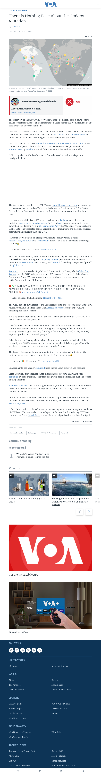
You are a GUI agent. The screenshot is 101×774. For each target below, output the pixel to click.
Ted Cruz (13, 271)
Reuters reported (17, 403)
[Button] (88, 36)
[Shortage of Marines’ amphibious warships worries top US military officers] (72, 485)
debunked (40, 368)
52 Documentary (59, 709)
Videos (54, 713)
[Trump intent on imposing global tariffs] (29, 485)
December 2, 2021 (50, 249)
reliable (29, 149)
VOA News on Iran (17, 718)
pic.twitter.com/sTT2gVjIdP (35, 292)
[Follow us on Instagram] (28, 650)
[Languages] (61, 771)
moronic (56, 262)
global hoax (19, 265)
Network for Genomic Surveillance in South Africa (60, 143)
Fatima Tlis (16, 27)
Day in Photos (15, 713)
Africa (12, 680)
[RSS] (34, 650)
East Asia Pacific (16, 690)
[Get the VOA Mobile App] (50, 548)
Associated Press (54, 308)
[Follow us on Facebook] (11, 650)
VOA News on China (60, 704)
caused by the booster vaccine (33, 223)
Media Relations (59, 756)
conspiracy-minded (49, 259)
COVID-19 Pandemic (18, 11)
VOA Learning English (19, 737)
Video (12, 468)
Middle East (57, 685)
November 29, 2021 (52, 298)
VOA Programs (15, 704)
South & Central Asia (61, 690)
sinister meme (26, 262)
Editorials (56, 732)
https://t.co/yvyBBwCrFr (21, 240)
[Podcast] (39, 650)
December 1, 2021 (50, 361)
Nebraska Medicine (18, 385)
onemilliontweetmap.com (64, 205)
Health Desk (34, 415)
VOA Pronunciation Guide (63, 766)
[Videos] (39, 771)
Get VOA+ (13, 761)
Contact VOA (57, 751)
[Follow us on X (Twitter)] (17, 650)
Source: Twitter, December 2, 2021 (23, 113)
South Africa (58, 134)
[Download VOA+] (50, 605)
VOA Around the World (19, 766)
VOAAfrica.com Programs (21, 732)
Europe (54, 680)
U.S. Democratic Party (49, 226)
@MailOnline (43, 240)
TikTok (63, 220)
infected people (79, 134)
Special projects (16, 709)
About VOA (14, 756)
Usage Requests (58, 761)
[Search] (83, 771)
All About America (59, 666)
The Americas (15, 685)
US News (13, 666)
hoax (59, 223)
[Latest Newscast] (18, 771)
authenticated (15, 149)
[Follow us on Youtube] (22, 650)
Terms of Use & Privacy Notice (23, 751)
